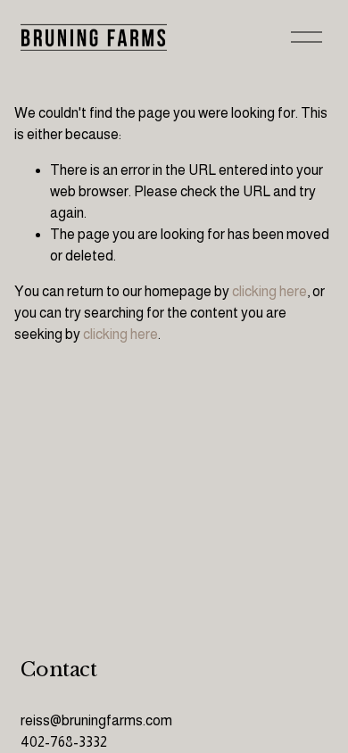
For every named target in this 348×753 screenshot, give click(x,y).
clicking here (269, 291)
